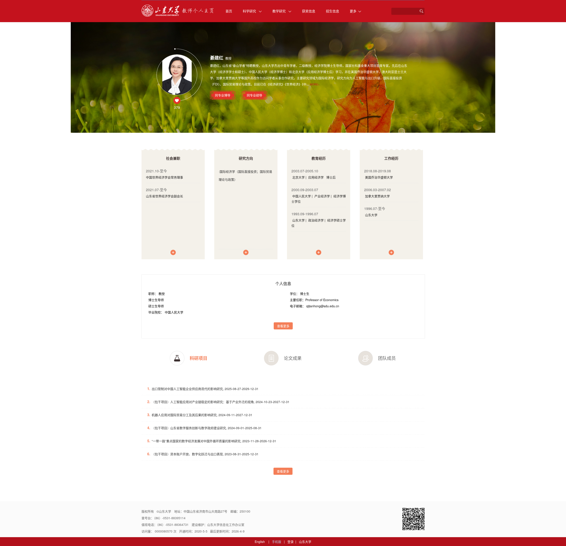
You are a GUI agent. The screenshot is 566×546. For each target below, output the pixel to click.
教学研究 (279, 11)
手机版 (276, 541)
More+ (314, 84)
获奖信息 (308, 11)
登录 (290, 541)
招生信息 (332, 11)
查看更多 (283, 326)
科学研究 (250, 11)
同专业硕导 (254, 95)
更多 (353, 11)
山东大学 (305, 541)
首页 (229, 11)
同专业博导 (222, 95)
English (260, 541)
